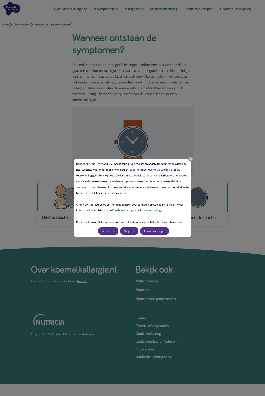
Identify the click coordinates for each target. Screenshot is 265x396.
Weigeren (129, 231)
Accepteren (108, 231)
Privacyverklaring (150, 210)
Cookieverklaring (122, 210)
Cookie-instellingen (154, 231)
